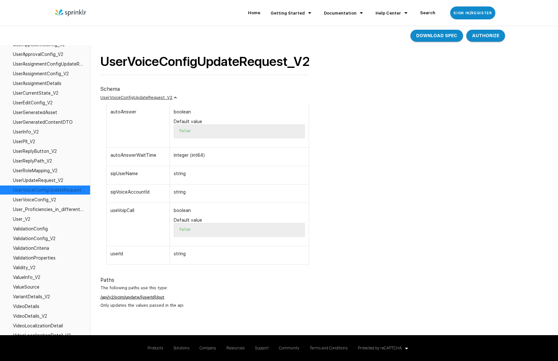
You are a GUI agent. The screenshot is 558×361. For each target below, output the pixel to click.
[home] (71, 13)
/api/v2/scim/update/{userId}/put (132, 297)
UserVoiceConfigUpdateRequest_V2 (136, 97)
